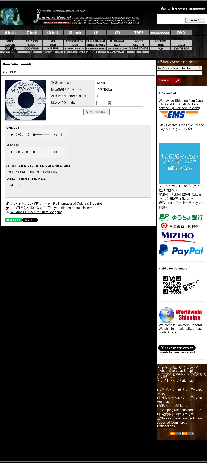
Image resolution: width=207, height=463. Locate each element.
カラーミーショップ (71, 449)
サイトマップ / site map (177, 380)
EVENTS (199, 34)
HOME (6, 63)
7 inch (15, 63)
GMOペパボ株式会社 (116, 449)
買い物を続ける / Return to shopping (36, 212)
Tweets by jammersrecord (176, 352)
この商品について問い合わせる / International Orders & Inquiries (56, 203)
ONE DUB (26, 63)
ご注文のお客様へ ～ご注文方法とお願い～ (181, 376)
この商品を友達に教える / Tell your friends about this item (51, 208)
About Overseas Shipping (178, 371)
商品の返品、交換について (179, 367)
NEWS (5, 37)
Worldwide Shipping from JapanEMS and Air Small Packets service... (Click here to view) (182, 104)
